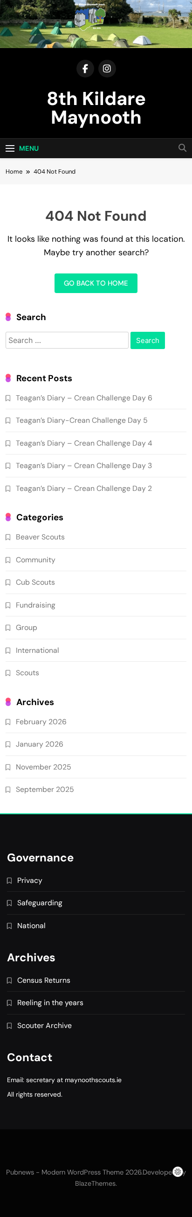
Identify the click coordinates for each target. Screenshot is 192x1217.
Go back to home (96, 283)
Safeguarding (39, 903)
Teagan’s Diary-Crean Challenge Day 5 (82, 420)
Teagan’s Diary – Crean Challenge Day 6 (84, 398)
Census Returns (43, 980)
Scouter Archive (44, 1025)
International (37, 650)
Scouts (27, 673)
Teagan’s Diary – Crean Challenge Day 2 (84, 488)
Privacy (29, 880)
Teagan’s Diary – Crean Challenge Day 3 (84, 465)
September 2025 (45, 789)
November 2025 (43, 767)
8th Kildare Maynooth (96, 107)
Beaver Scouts (40, 537)
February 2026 (41, 722)
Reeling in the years (50, 1002)
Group (26, 627)
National (31, 925)
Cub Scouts (35, 582)
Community (35, 560)
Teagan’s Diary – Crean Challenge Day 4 (84, 443)
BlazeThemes (95, 1183)
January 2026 (39, 744)
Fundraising (35, 605)
